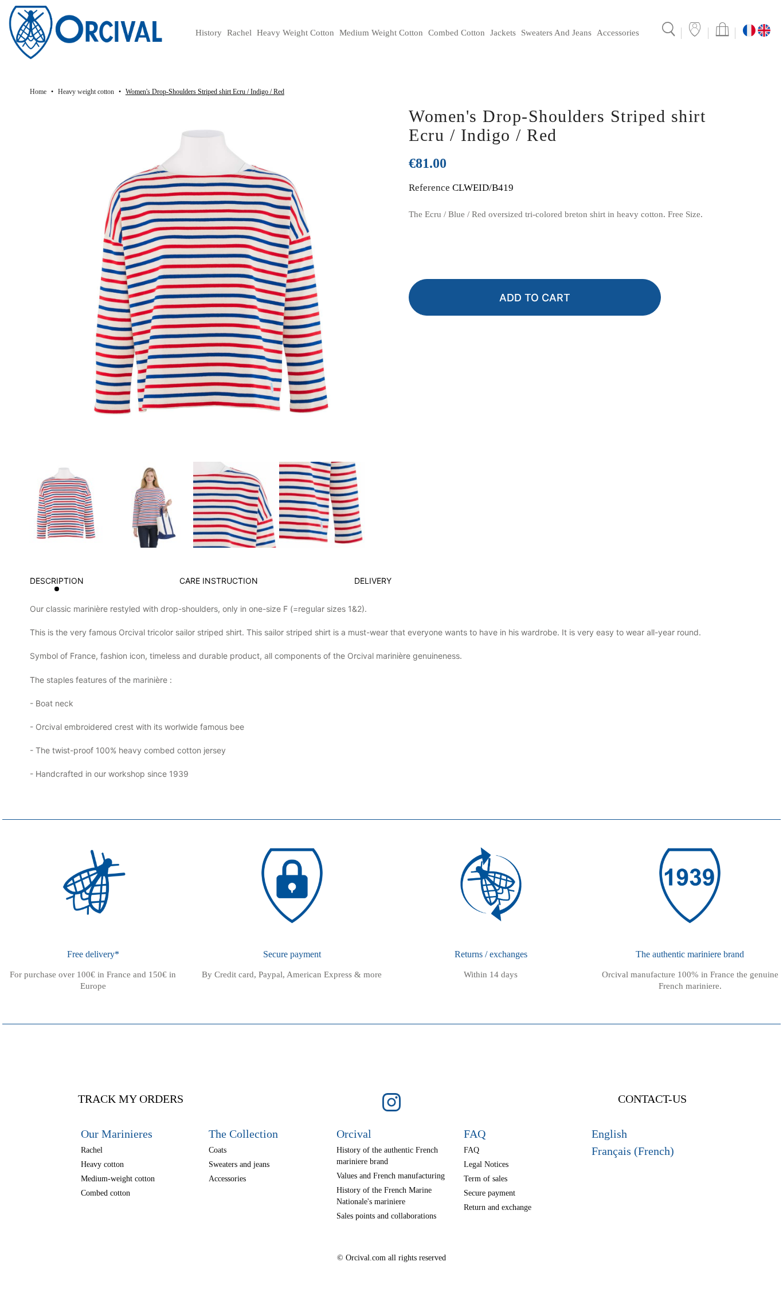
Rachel (239, 32)
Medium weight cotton (381, 32)
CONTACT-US (652, 1098)
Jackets (503, 32)
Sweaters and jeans (556, 32)
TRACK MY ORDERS (130, 1098)
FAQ (471, 1150)
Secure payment (489, 1193)
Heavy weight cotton (295, 32)
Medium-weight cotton (118, 1178)
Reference (429, 187)
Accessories (618, 32)
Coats (217, 1150)
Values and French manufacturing (390, 1176)
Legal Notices (486, 1164)
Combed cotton (456, 32)
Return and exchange (497, 1207)
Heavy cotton (102, 1164)
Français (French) (633, 1151)
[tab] (57, 583)
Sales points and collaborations (386, 1216)
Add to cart (534, 298)
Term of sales (485, 1178)
